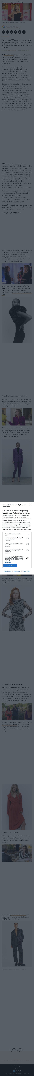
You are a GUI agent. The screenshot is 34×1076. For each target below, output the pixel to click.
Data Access (17, 571)
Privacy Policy (26, 571)
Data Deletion (7, 571)
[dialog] (17, 538)
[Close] (30, 505)
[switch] (27, 538)
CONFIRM (10, 565)
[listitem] (17, 534)
